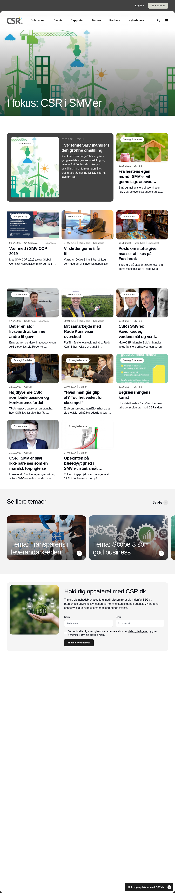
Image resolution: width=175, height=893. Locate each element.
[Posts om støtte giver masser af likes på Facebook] (142, 240)
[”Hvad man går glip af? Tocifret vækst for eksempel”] (87, 384)
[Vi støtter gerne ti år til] (87, 238)
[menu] (166, 20)
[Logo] (15, 20)
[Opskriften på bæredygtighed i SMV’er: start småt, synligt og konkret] (87, 450)
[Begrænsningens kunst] (142, 382)
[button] (165, 502)
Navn (67, 617)
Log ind (139, 5)
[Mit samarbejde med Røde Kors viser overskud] (87, 318)
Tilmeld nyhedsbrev (79, 642)
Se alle (157, 502)
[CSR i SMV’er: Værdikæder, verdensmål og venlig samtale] (142, 318)
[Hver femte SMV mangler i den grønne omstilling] (60, 167)
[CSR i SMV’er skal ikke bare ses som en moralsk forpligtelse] (33, 450)
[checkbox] (65, 633)
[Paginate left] (9, 538)
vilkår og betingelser (138, 631)
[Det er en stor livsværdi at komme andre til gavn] (33, 318)
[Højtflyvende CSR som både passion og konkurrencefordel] (33, 384)
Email (118, 617)
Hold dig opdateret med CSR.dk (146, 887)
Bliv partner (158, 5)
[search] (158, 20)
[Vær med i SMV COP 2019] (33, 238)
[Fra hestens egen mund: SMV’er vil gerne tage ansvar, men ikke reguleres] (142, 163)
